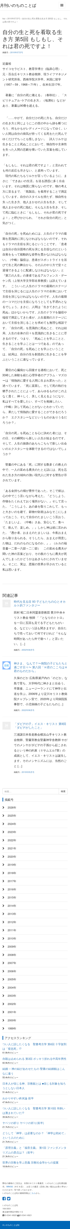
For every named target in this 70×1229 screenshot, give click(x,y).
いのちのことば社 (12, 1224)
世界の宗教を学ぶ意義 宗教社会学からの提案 (30, 1162)
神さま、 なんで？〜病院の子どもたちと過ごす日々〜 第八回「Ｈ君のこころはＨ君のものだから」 (40, 667)
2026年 (12, 807)
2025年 (12, 815)
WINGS (9, 1186)
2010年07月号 (13, 18)
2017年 (12, 881)
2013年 (12, 914)
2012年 (12, 922)
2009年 (12, 946)
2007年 (12, 963)
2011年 (12, 930)
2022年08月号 (28, 710)
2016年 (12, 889)
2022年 (12, 840)
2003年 (12, 996)
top (3, 18)
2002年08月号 (28, 649)
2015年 (12, 897)
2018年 (12, 873)
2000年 (12, 1020)
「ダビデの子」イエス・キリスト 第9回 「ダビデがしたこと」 (40, 725)
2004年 (12, 987)
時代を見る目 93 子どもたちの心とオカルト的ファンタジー (40, 603)
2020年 (12, 856)
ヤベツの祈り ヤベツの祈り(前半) (23, 1123)
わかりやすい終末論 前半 (18, 1098)
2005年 (12, 979)
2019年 (12, 865)
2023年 (12, 832)
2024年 (12, 824)
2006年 (12, 971)
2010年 (12, 938)
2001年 (12, 1012)
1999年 (12, 1028)
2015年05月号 (28, 772)
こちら (33, 1193)
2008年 (12, 955)
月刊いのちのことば (18, 5)
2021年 (12, 848)
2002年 (12, 1004)
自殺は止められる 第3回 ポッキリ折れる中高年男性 (34, 1059)
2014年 (12, 906)
